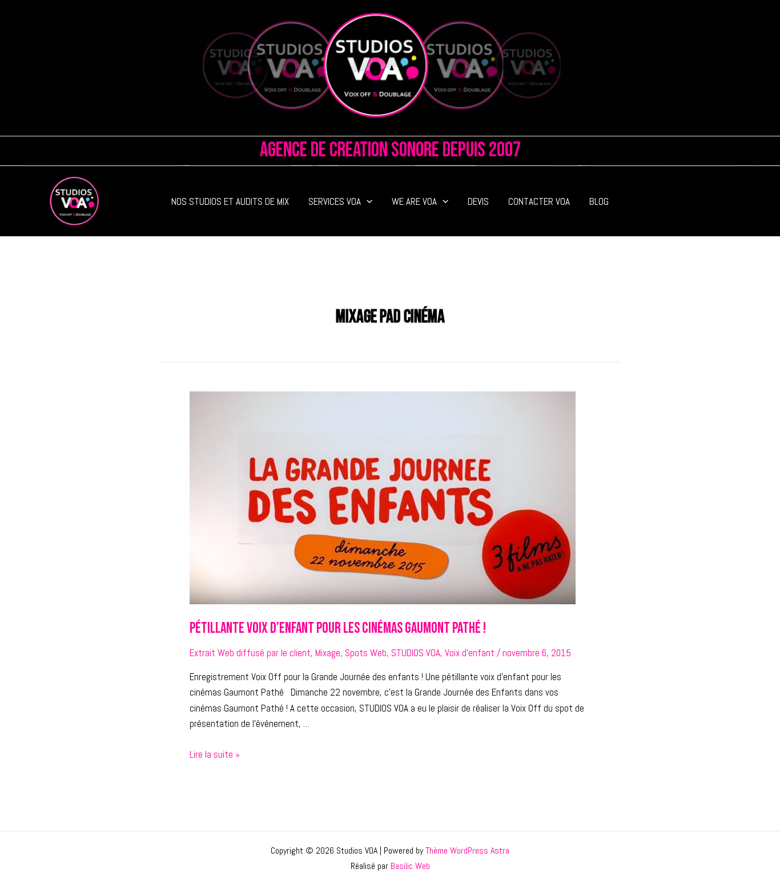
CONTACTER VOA (539, 201)
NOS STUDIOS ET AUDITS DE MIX (230, 201)
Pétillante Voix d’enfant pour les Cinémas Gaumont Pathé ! (338, 628)
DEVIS (478, 201)
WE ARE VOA (414, 201)
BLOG (599, 201)
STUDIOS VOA (415, 652)
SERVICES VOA (334, 201)
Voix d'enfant (469, 652)
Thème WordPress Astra (467, 850)
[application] (366, 201)
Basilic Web (410, 866)
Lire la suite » (215, 754)
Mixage (327, 652)
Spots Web (366, 652)
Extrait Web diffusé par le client (250, 652)
